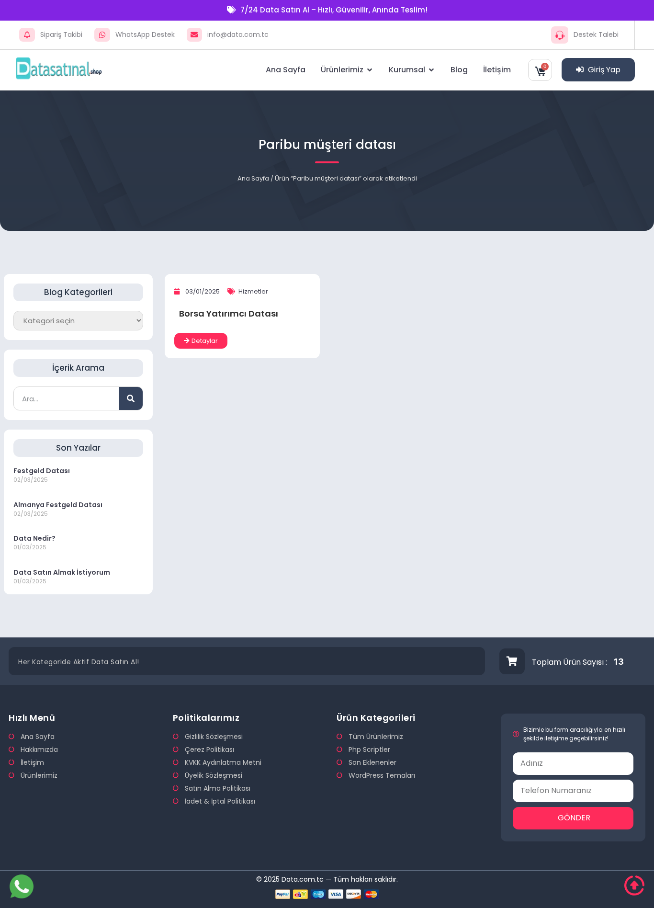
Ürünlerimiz (342, 69)
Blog (459, 69)
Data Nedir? (34, 538)
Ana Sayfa (285, 69)
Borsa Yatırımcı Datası (228, 313)
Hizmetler (253, 291)
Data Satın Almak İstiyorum (61, 572)
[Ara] (131, 398)
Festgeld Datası (41, 471)
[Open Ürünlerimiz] (369, 70)
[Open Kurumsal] (431, 70)
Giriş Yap (603, 69)
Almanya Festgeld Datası (57, 505)
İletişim (497, 69)
